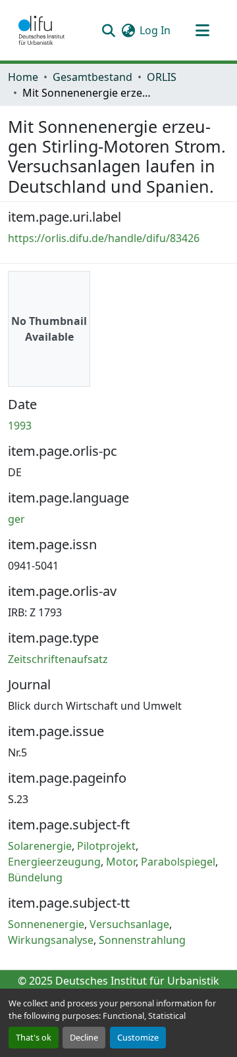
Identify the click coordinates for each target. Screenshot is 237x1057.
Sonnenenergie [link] (46, 924)
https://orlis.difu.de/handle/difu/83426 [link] (103, 238)
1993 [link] (20, 425)
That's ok (33, 1037)
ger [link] (16, 519)
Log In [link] (155, 30)
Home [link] (23, 77)
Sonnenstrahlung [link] (142, 940)
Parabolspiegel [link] (178, 861)
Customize (138, 1037)
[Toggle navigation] (202, 30)
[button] (41, 30)
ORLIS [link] (161, 77)
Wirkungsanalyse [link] (50, 940)
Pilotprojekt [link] (106, 846)
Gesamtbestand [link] (92, 77)
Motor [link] (121, 861)
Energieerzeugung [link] (54, 861)
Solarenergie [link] (40, 846)
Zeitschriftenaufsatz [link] (58, 659)
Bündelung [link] (35, 877)
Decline (84, 1037)
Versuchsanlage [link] (129, 924)
